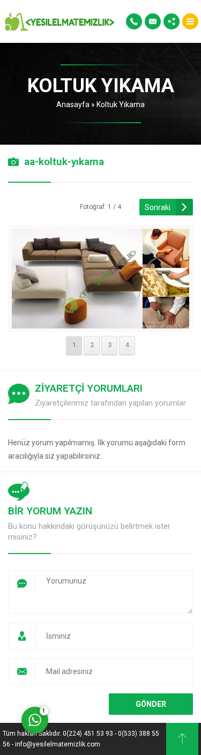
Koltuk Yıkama (120, 104)
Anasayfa (73, 104)
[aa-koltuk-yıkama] (100, 321)
